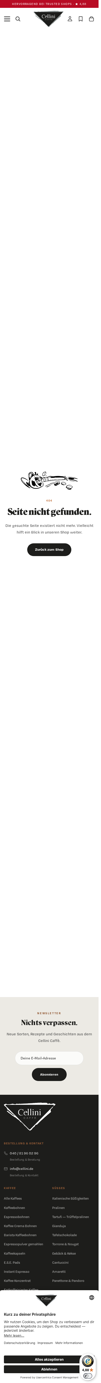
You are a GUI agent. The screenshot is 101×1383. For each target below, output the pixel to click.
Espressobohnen (16, 1217)
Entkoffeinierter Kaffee (21, 1289)
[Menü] (7, 19)
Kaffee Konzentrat (17, 1280)
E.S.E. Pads (12, 1262)
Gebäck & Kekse (64, 1253)
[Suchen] (18, 19)
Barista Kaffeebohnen (20, 1235)
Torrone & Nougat (65, 1244)
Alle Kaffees (13, 1198)
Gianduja (59, 1226)
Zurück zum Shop (49, 549)
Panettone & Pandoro (68, 1280)
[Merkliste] (80, 19)
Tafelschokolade (64, 1235)
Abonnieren (49, 1074)
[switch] (87, 1376)
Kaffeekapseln (14, 1253)
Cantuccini (60, 1262)
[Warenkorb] (91, 19)
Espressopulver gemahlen (23, 1244)
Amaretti (59, 1271)
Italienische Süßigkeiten (70, 1198)
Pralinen (58, 1207)
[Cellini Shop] (29, 1116)
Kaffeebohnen (14, 1207)
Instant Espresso (16, 1271)
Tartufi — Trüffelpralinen (70, 1217)
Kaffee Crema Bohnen (20, 1226)
